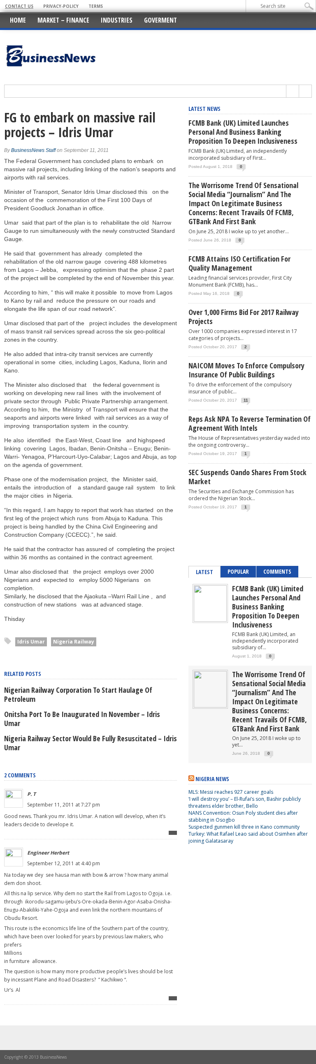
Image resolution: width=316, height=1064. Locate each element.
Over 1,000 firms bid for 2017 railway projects (243, 317)
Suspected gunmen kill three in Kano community (244, 826)
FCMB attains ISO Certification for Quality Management (239, 263)
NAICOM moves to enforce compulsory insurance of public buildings (246, 370)
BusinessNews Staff (33, 150)
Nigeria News (212, 779)
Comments (277, 571)
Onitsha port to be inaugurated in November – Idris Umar (82, 719)
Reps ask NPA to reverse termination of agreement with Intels (249, 423)
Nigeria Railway (73, 641)
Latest (204, 572)
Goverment (160, 20)
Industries (116, 20)
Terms (95, 6)
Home (18, 20)
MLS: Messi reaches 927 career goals (230, 791)
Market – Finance (63, 20)
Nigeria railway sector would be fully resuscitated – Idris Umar (90, 743)
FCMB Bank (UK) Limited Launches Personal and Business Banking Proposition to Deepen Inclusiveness (242, 131)
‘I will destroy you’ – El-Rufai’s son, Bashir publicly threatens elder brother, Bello (244, 802)
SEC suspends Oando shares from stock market (247, 477)
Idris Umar (31, 641)
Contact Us (19, 6)
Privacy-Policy (61, 6)
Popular (238, 571)
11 (246, 400)
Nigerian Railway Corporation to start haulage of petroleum (78, 694)
